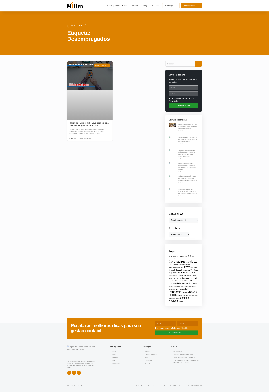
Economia (188, 264)
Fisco (192, 267)
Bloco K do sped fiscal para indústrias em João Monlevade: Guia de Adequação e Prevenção (187, 191)
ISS (184, 281)
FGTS (187, 267)
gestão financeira (173, 275)
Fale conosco (155, 6)
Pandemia (175, 291)
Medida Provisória (183, 283)
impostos (171, 281)
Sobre (117, 6)
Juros (187, 281)
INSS (177, 281)
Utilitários (136, 6)
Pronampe (185, 292)
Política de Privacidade (180, 328)
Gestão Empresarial (185, 272)
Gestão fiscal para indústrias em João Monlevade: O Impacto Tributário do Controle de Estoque (187, 178)
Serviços (126, 6)
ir (179, 281)
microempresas (191, 286)
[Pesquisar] (198, 64)
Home (109, 6)
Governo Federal (191, 275)
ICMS (179, 278)
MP (187, 289)
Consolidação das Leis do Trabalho (178, 259)
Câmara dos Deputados (179, 264)
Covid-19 (191, 261)
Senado (177, 298)
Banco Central (173, 256)
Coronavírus (177, 261)
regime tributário (182, 295)
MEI (195, 283)
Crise (170, 264)
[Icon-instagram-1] (74, 373)
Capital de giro (183, 256)
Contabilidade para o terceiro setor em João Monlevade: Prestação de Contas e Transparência (188, 126)
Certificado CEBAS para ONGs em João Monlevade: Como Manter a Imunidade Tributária (187, 139)
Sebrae (191, 295)
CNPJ (193, 256)
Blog (145, 6)
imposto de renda (190, 278)
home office (173, 278)
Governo (182, 275)
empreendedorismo (176, 267)
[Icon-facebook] (69, 373)
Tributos (181, 301)
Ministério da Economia (177, 289)
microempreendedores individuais (177, 286)
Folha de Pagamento (182, 270)
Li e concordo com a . (173, 328)
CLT (189, 256)
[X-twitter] (79, 373)
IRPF (181, 281)
